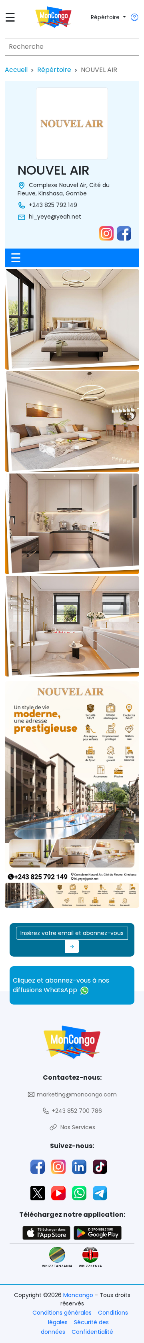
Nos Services (76, 1127)
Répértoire (106, 17)
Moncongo (79, 1295)
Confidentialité (92, 1332)
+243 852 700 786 (76, 1111)
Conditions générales (62, 1313)
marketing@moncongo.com (76, 1094)
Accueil (16, 69)
